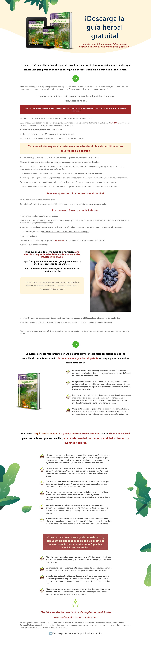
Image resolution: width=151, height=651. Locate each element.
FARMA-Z (114, 123)
